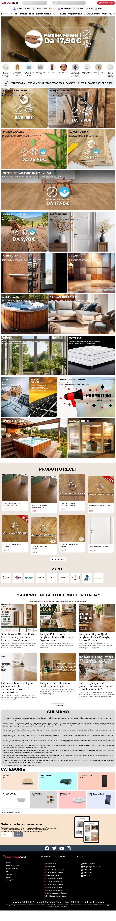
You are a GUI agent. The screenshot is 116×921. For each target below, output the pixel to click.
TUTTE (5, 14)
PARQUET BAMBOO (59, 14)
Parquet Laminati (75, 14)
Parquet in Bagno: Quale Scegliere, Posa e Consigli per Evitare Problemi (96, 637)
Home (16, 14)
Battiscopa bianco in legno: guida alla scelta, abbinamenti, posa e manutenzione (17, 687)
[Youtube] (61, 848)
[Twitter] (54, 848)
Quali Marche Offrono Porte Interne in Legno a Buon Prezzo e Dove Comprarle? (18, 637)
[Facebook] (47, 848)
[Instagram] (69, 848)
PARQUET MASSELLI (43, 14)
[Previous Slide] (3, 39)
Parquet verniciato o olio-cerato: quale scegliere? (55, 684)
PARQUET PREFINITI (27, 14)
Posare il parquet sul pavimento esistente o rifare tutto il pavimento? (96, 686)
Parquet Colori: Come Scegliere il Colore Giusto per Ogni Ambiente (57, 637)
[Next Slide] (112, 39)
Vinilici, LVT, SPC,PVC (92, 14)
